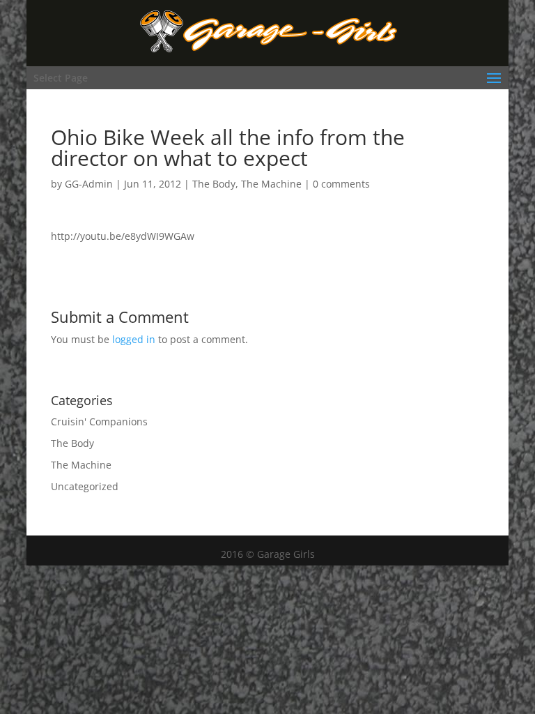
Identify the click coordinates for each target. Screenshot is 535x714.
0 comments (341, 183)
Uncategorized (84, 486)
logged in (133, 339)
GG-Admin (89, 183)
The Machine (271, 183)
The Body (213, 183)
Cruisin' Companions (99, 421)
